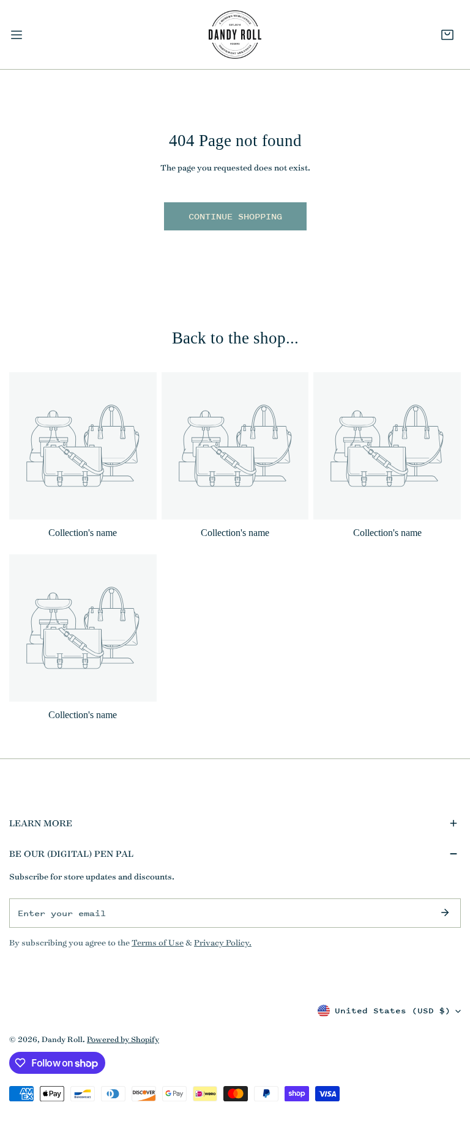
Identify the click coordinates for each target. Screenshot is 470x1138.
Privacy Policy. (223, 942)
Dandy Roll (62, 1039)
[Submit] (445, 912)
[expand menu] (16, 34)
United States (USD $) (392, 1010)
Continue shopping (235, 216)
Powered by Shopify (123, 1039)
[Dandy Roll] (235, 34)
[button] (447, 34)
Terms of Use (158, 942)
